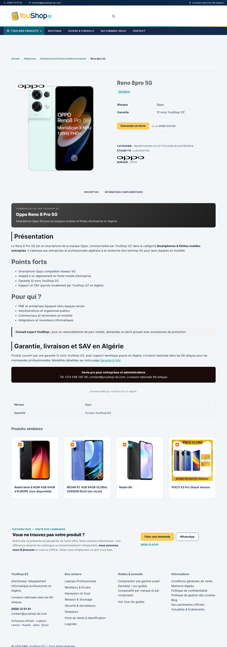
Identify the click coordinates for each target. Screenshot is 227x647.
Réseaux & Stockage (78, 599)
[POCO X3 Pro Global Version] (192, 460)
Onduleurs (71, 611)
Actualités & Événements (187, 609)
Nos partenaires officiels (187, 604)
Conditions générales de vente (191, 581)
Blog (174, 600)
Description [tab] (91, 192)
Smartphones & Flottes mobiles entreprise (164, 146)
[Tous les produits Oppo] (130, 158)
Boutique (54, 30)
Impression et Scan (77, 593)
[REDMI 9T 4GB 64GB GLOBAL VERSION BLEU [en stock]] (87, 460)
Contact (139, 30)
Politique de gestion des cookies (193, 595)
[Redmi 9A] (139, 460)
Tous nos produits (24, 30)
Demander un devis (133, 125)
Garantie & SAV (110, 360)
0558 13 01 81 (149, 544)
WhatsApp (187, 536)
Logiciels (71, 624)
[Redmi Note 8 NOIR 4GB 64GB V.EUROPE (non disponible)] (35, 460)
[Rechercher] (113, 16)
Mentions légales (182, 586)
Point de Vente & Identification (85, 618)
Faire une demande (157, 536)
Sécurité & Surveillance (80, 605)
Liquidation (141, 150)
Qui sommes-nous (113, 30)
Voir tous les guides (131, 601)
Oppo (133, 162)
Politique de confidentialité (189, 590)
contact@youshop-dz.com (29, 613)
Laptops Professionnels (80, 581)
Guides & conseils (81, 30)
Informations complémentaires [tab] (124, 192)
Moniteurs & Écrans (78, 587)
